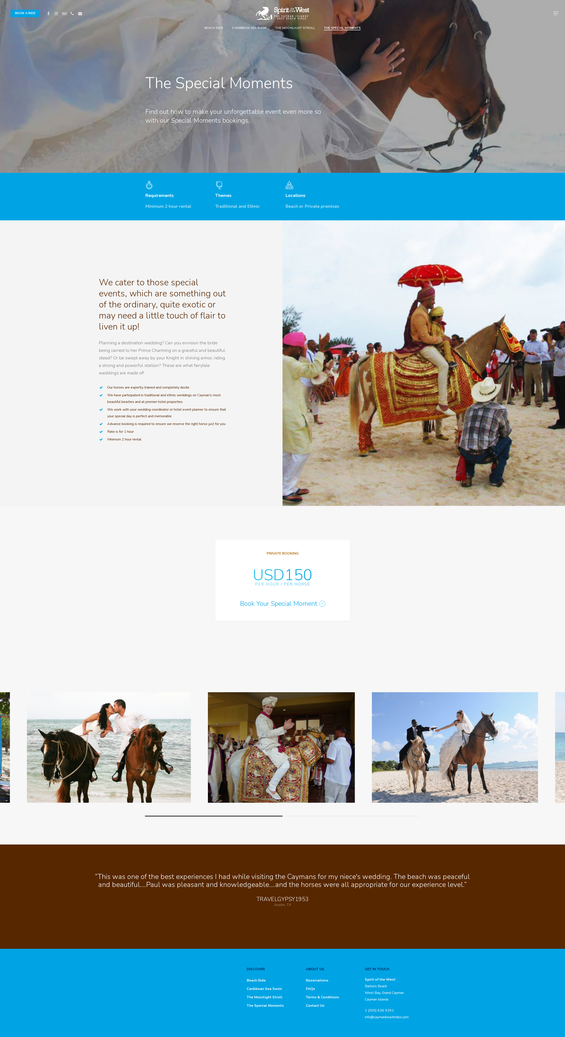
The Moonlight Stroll (295, 28)
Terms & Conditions (322, 997)
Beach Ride (213, 28)
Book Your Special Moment (278, 603)
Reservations (317, 980)
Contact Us (315, 1005)
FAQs (310, 988)
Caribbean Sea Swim (249, 28)
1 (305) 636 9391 (379, 1010)
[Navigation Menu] (556, 13)
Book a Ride (25, 13)
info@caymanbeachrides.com (387, 1017)
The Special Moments (342, 28)
